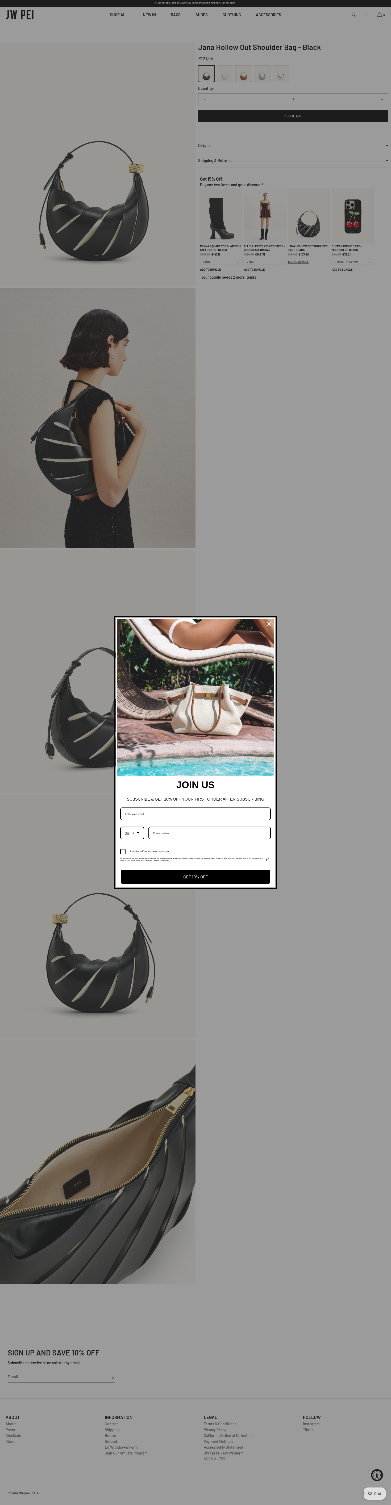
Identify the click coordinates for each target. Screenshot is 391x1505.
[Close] (269, 624)
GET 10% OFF (195, 876)
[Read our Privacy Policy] (267, 860)
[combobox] (132, 833)
